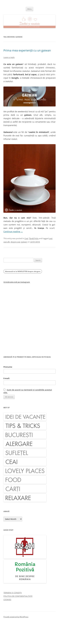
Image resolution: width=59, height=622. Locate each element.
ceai (50, 238)
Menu (29, 9)
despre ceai (15, 242)
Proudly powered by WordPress (15, 617)
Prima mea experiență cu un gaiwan (27, 50)
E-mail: (6, 378)
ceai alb (6, 242)
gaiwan (24, 242)
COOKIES (7, 599)
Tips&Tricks (34, 238)
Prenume (7, 367)
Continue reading (13, 231)
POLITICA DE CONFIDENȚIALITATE (17, 596)
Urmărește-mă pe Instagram (16, 282)
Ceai (26, 238)
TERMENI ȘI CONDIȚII (12, 592)
